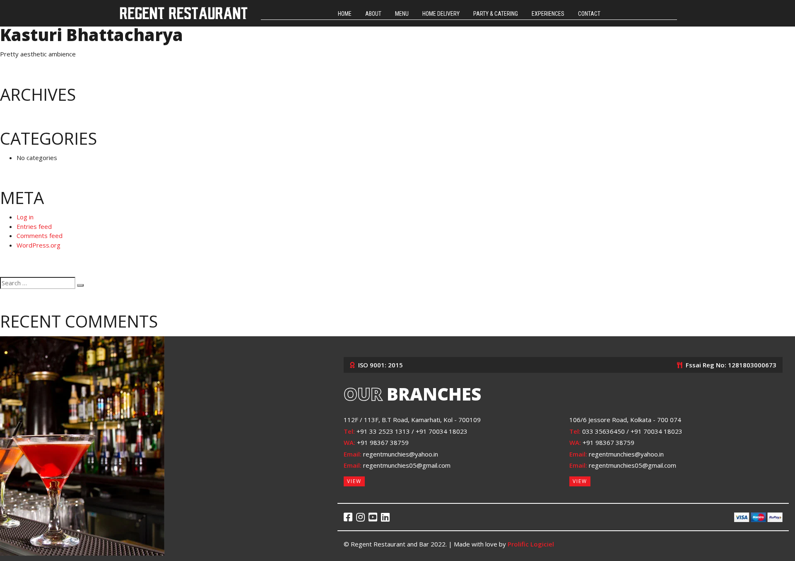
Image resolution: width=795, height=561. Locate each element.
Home (345, 13)
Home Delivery (441, 13)
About (373, 13)
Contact (589, 13)
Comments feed (40, 235)
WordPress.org (38, 245)
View (354, 481)
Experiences (548, 13)
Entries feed (34, 226)
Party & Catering (495, 13)
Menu (402, 13)
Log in (25, 217)
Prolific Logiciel (531, 544)
